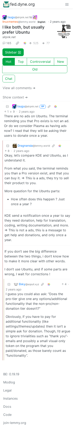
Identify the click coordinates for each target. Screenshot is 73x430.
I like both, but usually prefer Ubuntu (23, 30)
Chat (8, 79)
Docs (7, 406)
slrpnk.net (9, 37)
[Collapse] (7, 106)
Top (21, 62)
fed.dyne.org (22, 4)
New (60, 62)
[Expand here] (64, 31)
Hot (8, 62)
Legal (7, 390)
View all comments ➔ (19, 88)
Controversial (40, 62)
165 (8, 43)
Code (7, 415)
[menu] (67, 4)
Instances (10, 398)
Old (35, 69)
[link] (17, 43)
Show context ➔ (15, 97)
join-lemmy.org (14, 423)
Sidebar (11, 52)
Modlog (9, 382)
